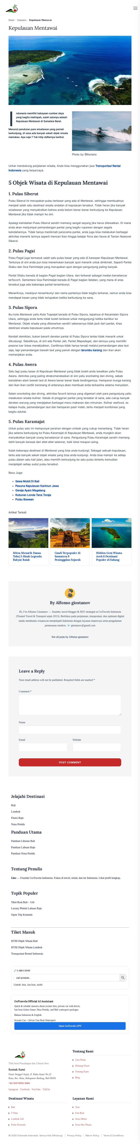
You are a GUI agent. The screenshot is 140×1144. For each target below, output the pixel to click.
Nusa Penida (18, 824)
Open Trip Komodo (21, 914)
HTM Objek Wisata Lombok (26, 947)
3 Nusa (14, 1113)
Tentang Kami (82, 1071)
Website (77, 739)
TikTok (46, 1089)
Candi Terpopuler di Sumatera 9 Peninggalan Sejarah (68, 556)
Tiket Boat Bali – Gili (22, 902)
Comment (25, 691)
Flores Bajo (17, 817)
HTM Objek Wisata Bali (24, 941)
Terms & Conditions (113, 1135)
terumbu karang (91, 350)
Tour (77, 1107)
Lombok (15, 811)
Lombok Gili (17, 1119)
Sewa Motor (81, 1119)
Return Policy (92, 1135)
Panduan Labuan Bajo (23, 847)
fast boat (31, 984)
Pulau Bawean (24, 499)
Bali (13, 805)
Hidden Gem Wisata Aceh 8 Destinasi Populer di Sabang (109, 556)
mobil (40, 984)
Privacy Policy (74, 1135)
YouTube (36, 1089)
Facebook (25, 1089)
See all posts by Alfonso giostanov (70, 636)
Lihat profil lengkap (109, 877)
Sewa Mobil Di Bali (27, 481)
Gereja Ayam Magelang (30, 490)
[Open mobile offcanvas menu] (135, 8)
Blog (77, 1077)
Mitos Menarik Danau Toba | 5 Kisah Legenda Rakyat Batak (27, 556)
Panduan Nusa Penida (23, 853)
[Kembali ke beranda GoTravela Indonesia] (38, 1054)
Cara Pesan (80, 1059)
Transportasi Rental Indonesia (27, 953)
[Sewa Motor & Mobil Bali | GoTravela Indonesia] (11, 8)
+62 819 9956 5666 (19, 1083)
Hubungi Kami (82, 1065)
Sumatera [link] (21, 20)
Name (22, 722)
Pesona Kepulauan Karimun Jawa (37, 486)
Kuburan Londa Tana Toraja (33, 495)
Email (22, 739)
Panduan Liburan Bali (23, 841)
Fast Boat (79, 1113)
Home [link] (11, 20)
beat (24, 984)
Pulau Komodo (18, 1124)
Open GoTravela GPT (70, 1026)
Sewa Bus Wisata (83, 1124)
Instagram (13, 1089)
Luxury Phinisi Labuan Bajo (26, 908)
